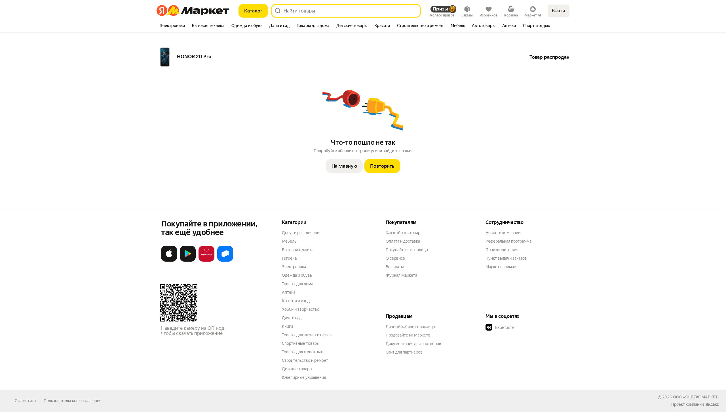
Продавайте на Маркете (408, 335)
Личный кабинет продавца (410, 326)
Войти (558, 10)
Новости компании (503, 232)
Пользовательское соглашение (73, 400)
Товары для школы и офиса (307, 335)
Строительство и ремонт (305, 360)
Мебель (289, 241)
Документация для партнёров (413, 343)
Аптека (288, 292)
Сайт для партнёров (404, 352)
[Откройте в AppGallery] (206, 260)
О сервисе (395, 258)
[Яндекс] (712, 404)
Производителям (502, 249)
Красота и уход (296, 301)
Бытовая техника (297, 249)
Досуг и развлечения (301, 232)
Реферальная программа (508, 241)
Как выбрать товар (403, 232)
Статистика (25, 400)
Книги (287, 326)
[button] (525, 327)
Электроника (294, 266)
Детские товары (297, 369)
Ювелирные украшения (304, 377)
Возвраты (395, 266)
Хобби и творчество (300, 309)
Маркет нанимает (502, 266)
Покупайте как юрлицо (407, 249)
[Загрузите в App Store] (169, 260)
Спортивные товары (301, 343)
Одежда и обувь (297, 275)
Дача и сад (291, 318)
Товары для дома (297, 283)
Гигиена (289, 258)
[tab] (173, 26)
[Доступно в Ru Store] (225, 260)
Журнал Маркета (401, 275)
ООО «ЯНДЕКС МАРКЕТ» (696, 397)
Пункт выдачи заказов (506, 258)
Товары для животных (302, 352)
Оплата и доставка (403, 241)
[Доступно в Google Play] (188, 260)
